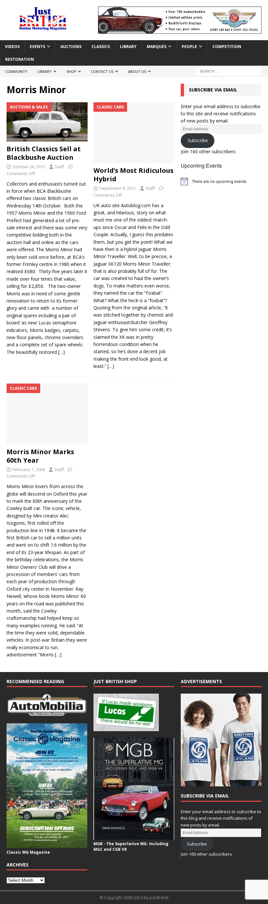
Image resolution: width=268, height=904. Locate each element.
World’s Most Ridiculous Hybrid (133, 174)
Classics (101, 46)
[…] (61, 352)
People (189, 46)
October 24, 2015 (28, 167)
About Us (137, 71)
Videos (12, 46)
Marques (156, 46)
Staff (59, 167)
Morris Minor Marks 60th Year (40, 456)
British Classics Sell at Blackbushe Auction (44, 153)
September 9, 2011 (117, 188)
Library (128, 46)
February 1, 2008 (28, 469)
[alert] (221, 181)
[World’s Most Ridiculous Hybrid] (134, 132)
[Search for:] (228, 71)
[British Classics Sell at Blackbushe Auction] (47, 121)
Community (16, 71)
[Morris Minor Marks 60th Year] (47, 414)
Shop (71, 71)
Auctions (70, 46)
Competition (226, 46)
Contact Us (102, 71)
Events (37, 46)
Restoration (19, 59)
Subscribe (198, 140)
